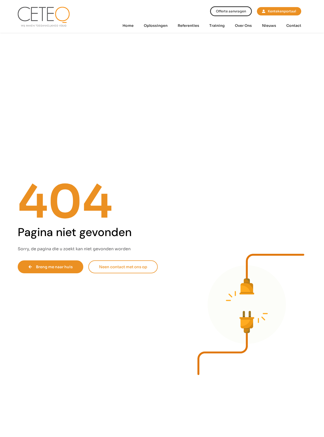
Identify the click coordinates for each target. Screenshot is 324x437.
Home (128, 25)
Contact (293, 25)
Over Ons (243, 25)
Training (217, 25)
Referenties (188, 25)
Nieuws (269, 25)
